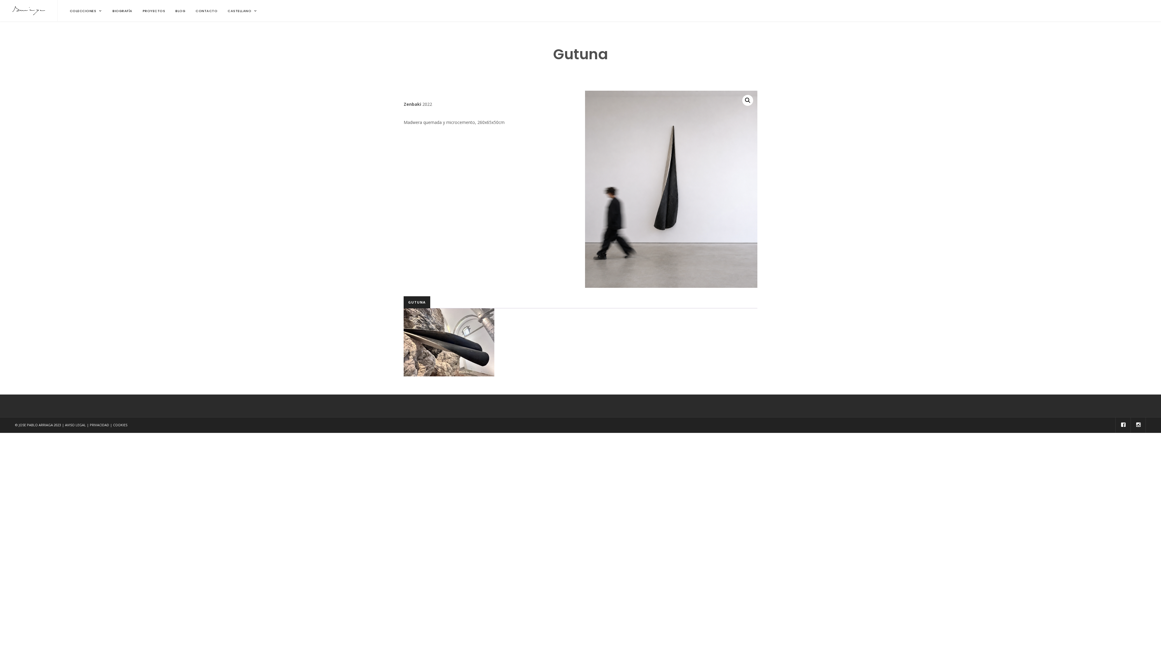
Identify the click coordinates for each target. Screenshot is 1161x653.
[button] (747, 100)
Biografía (122, 10)
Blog (180, 10)
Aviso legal (75, 425)
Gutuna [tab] (417, 302)
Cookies (120, 425)
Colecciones (83, 10)
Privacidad (99, 425)
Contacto (206, 10)
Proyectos (154, 10)
